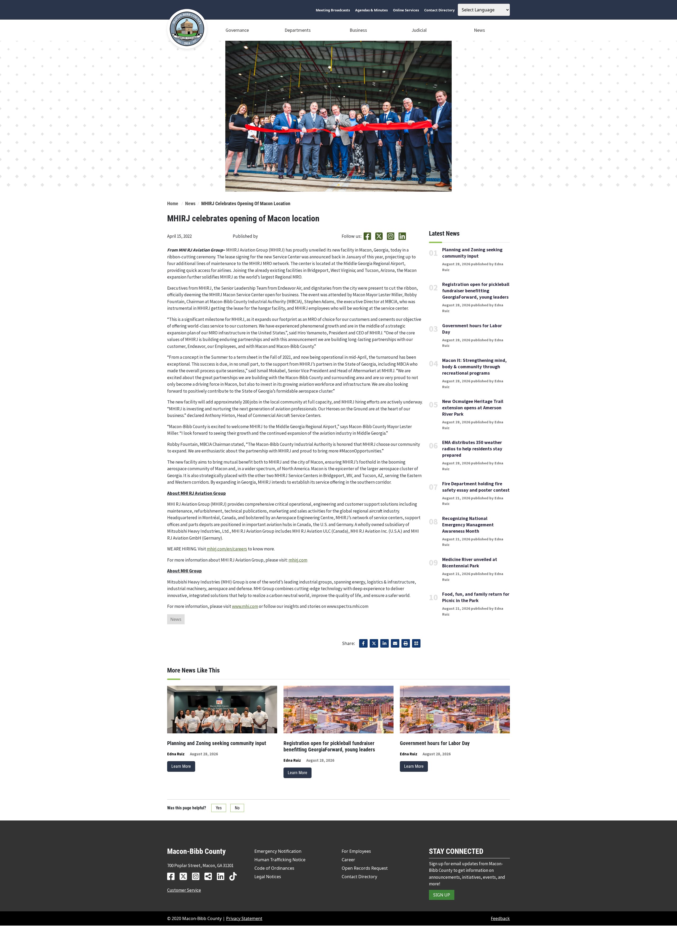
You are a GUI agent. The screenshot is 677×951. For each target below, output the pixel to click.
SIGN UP (441, 895)
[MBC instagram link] (197, 876)
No (237, 807)
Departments (298, 30)
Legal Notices (267, 877)
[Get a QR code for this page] (416, 643)
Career (348, 860)
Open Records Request (365, 868)
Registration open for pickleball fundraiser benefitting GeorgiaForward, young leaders (475, 290)
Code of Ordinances (274, 868)
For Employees (356, 851)
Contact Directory (359, 877)
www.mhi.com (245, 606)
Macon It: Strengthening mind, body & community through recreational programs (474, 366)
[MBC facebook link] (173, 876)
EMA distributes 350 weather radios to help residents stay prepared (472, 448)
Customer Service (184, 890)
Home (172, 203)
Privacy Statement (244, 918)
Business (358, 30)
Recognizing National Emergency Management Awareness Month (468, 524)
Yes (219, 807)
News (479, 30)
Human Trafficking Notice (279, 860)
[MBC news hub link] (210, 876)
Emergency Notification (277, 851)
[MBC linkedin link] (222, 876)
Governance (237, 30)
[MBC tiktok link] (235, 876)
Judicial (419, 30)
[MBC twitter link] (185, 876)
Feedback (500, 918)
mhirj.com (298, 560)
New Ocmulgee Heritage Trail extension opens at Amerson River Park (472, 407)
